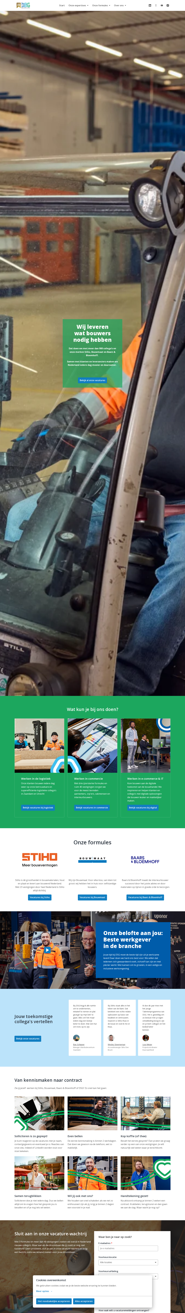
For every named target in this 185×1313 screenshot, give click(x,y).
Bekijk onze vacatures (27, 1038)
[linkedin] (150, 5)
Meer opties (42, 1291)
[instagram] (168, 5)
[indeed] (156, 5)
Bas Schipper (79, 1044)
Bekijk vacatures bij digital (143, 807)
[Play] (47, 950)
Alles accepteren (84, 1301)
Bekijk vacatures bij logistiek (38, 807)
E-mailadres (105, 1243)
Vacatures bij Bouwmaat (92, 897)
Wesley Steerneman (116, 1044)
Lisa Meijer (147, 1044)
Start (62, 5)
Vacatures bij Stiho (40, 897)
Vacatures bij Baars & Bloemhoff (145, 897)
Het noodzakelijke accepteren (54, 1301)
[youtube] (162, 5)
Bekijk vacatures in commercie (92, 807)
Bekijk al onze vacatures (92, 380)
